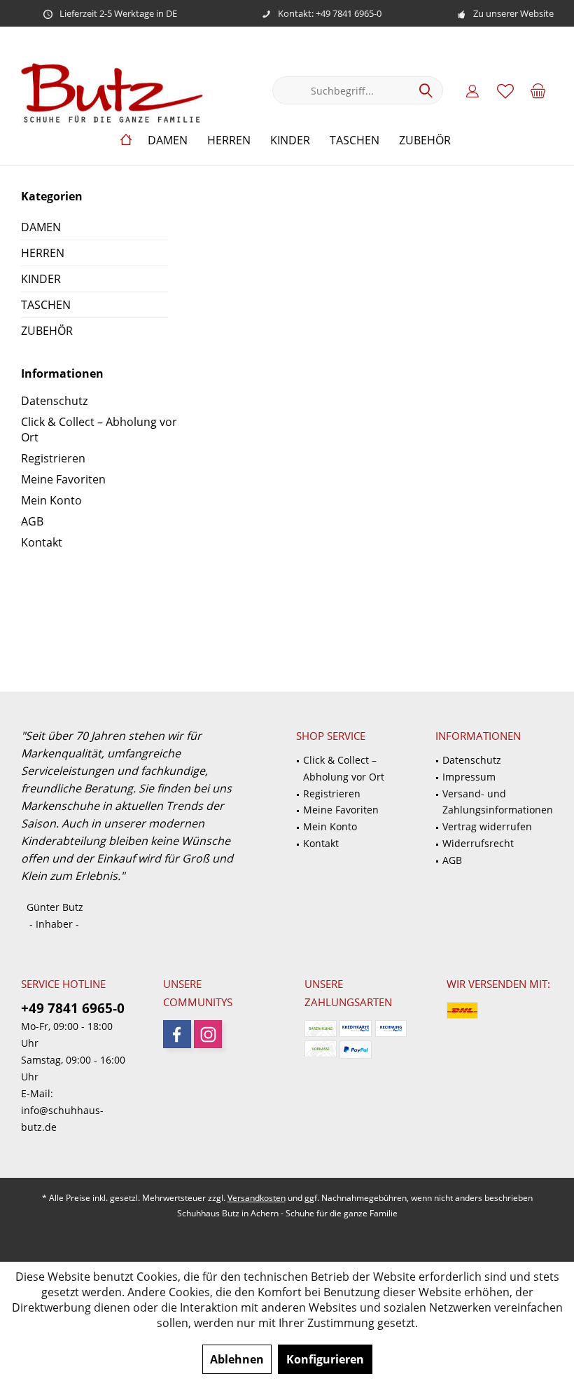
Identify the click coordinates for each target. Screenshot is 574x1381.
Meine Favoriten (63, 479)
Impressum (469, 776)
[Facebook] (177, 1034)
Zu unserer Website (513, 13)
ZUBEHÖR (47, 330)
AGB (32, 521)
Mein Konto (51, 500)
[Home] (126, 140)
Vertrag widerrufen (487, 826)
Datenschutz (54, 400)
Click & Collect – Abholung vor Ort (99, 429)
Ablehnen (237, 1359)
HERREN (42, 253)
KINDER (41, 279)
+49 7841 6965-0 (73, 1008)
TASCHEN (46, 304)
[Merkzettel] (505, 90)
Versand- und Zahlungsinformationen (497, 802)
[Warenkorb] (538, 90)
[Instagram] (208, 1034)
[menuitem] (538, 90)
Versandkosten (256, 1198)
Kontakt (41, 542)
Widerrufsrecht (478, 843)
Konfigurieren (325, 1359)
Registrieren (53, 458)
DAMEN (41, 227)
